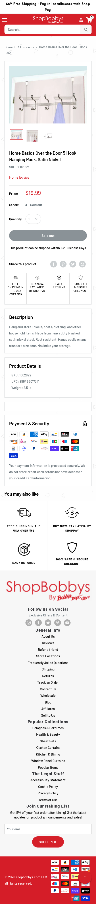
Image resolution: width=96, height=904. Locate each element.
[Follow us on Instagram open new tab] (28, 622)
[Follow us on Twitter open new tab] (48, 622)
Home (8, 47)
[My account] (81, 20)
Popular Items (48, 767)
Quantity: (16, 219)
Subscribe (48, 842)
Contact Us (48, 689)
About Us (48, 636)
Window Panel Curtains (48, 761)
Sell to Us (48, 715)
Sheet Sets (48, 741)
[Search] (86, 29)
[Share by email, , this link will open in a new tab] (82, 264)
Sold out (48, 235)
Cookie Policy (48, 787)
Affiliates (48, 709)
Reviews (48, 643)
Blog (48, 702)
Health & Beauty (48, 734)
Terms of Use (48, 800)
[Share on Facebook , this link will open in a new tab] (53, 264)
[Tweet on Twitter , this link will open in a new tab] (72, 264)
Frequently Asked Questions (48, 663)
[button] (89, 20)
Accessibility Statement (48, 780)
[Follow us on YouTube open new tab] (67, 622)
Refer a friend (48, 649)
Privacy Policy (48, 793)
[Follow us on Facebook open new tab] (38, 622)
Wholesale (48, 695)
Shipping (48, 669)
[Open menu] (4, 20)
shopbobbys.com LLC (31, 877)
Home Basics (19, 177)
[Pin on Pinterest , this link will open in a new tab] (63, 264)
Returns (48, 676)
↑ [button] (85, 877)
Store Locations (48, 656)
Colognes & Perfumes (48, 728)
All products (26, 47)
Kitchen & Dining (48, 754)
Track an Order (48, 682)
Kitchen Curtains (48, 747)
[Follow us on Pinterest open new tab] (57, 622)
